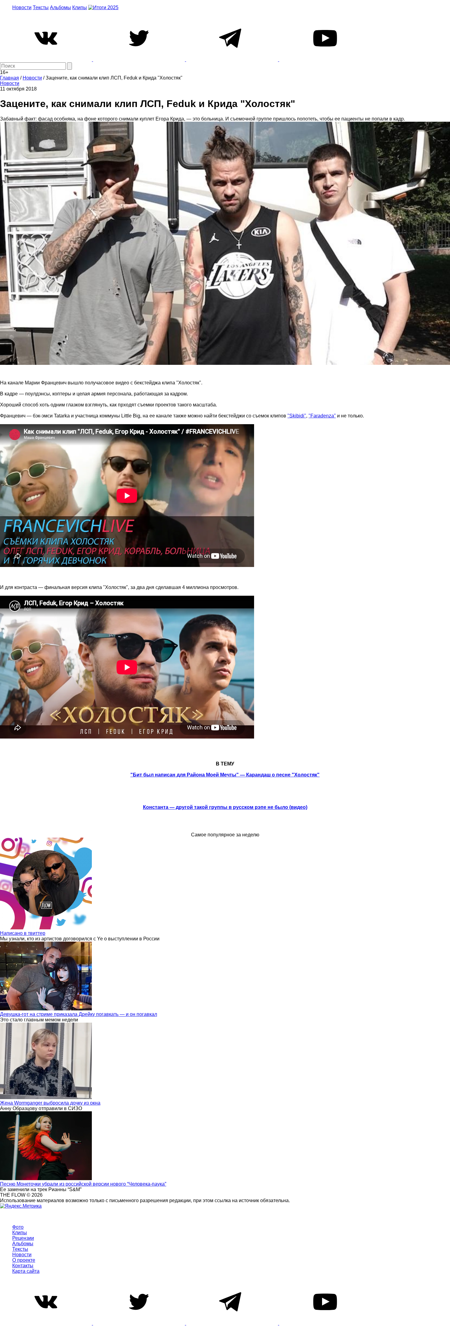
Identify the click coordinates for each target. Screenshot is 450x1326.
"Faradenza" (322, 415)
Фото (18, 1227)
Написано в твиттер (22, 933)
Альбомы (60, 7)
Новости (22, 7)
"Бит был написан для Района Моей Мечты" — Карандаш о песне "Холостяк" (225, 774)
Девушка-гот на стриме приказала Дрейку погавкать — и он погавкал (78, 1014)
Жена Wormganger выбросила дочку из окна (50, 1103)
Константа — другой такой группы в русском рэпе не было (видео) (225, 807)
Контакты (22, 1265)
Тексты (41, 7)
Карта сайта (25, 1271)
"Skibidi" (296, 415)
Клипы (79, 7)
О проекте (23, 1260)
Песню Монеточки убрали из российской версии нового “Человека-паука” (83, 1184)
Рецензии (23, 1238)
